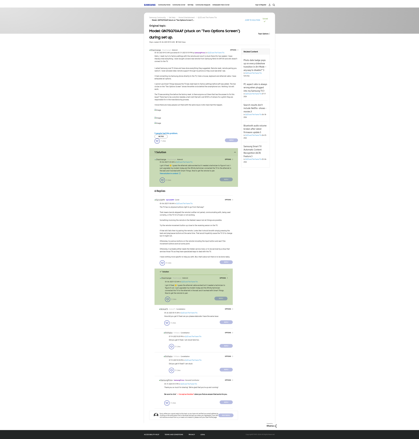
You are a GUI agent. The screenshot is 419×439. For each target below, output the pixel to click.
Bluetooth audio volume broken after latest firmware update (255, 129)
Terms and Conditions (174, 435)
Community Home (164, 5)
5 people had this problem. (166, 133)
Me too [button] (161, 136)
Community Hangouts (203, 5)
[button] (234, 50)
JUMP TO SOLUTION (252, 20)
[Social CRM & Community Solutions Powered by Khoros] (272, 425)
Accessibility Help (151, 435)
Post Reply (226, 415)
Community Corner (179, 5)
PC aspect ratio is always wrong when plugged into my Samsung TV (255, 87)
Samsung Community (157, 17)
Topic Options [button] (263, 34)
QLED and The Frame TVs (207, 17)
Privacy (192, 435)
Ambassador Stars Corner (221, 5)
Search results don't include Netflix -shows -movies (255, 108)
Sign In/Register (260, 5)
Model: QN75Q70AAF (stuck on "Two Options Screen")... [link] (173, 20)
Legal (202, 435)
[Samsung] (149, 5)
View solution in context (169, 173)
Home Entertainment (187, 17)
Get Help (190, 5)
